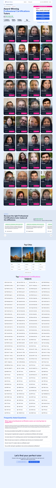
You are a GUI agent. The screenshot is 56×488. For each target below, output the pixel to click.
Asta (18, 145)
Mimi (5, 72)
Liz (42, 72)
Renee (31, 199)
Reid (30, 72)
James (43, 109)
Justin (6, 109)
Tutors (4, 4)
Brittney (6, 181)
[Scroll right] (51, 235)
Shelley (19, 199)
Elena (30, 126)
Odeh (18, 54)
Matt (42, 145)
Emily (42, 36)
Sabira (43, 127)
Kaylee (31, 36)
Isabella (6, 145)
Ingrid (6, 127)
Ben (30, 181)
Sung (18, 181)
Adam (6, 36)
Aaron (43, 54)
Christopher (20, 90)
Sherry (6, 163)
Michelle (43, 90)
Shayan (43, 163)
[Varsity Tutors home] (9, 2)
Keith (42, 181)
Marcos (19, 36)
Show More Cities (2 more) (28, 272)
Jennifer (43, 199)
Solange (31, 90)
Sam (5, 199)
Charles (6, 90)
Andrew (19, 109)
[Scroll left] (5, 235)
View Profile (6, 40)
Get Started (11, 40)
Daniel (31, 145)
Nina (18, 72)
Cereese (31, 54)
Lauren (6, 54)
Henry (30, 109)
